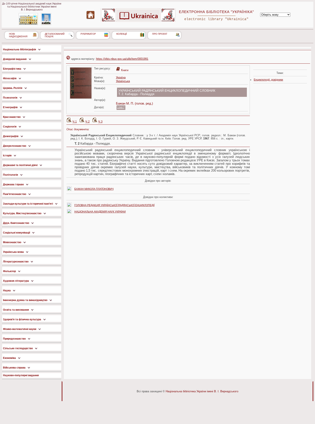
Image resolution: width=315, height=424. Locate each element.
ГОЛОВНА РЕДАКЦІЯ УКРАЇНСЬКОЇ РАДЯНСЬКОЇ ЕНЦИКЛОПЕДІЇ (114, 205)
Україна (121, 77)
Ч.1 (74, 121)
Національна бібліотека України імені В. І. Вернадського (202, 391)
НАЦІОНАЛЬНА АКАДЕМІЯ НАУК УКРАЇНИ (100, 211)
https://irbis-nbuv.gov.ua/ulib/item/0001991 (122, 58)
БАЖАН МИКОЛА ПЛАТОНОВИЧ (94, 188)
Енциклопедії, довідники (268, 79)
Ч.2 (87, 121)
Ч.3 (100, 121)
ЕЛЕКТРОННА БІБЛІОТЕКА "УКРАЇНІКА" (216, 12)
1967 (121, 107)
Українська (123, 81)
